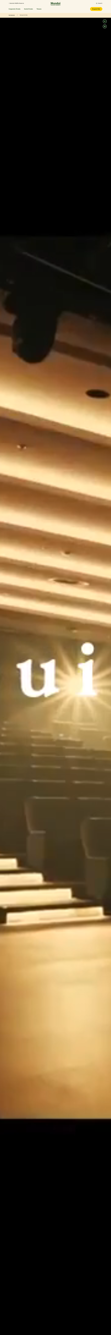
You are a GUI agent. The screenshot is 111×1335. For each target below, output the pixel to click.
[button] (99, 3)
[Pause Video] (105, 26)
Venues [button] (39, 9)
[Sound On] (105, 21)
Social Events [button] (28, 9)
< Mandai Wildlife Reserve (16, 3)
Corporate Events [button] (14, 9)
